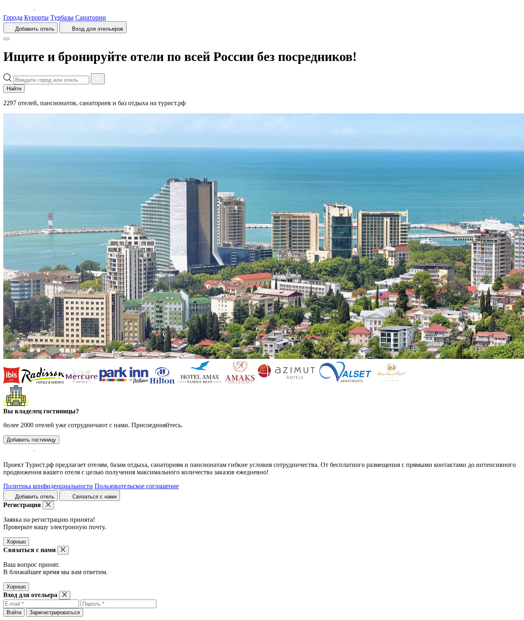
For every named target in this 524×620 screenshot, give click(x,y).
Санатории (90, 17)
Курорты (36, 17)
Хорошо (16, 542)
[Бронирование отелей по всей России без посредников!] (25, 10)
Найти (14, 89)
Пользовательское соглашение (137, 485)
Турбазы (62, 17)
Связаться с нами (94, 497)
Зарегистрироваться (54, 612)
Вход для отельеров (96, 29)
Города (13, 17)
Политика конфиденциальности (48, 485)
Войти (14, 612)
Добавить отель (34, 29)
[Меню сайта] (6, 39)
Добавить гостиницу (31, 440)
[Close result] (98, 78)
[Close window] (48, 505)
